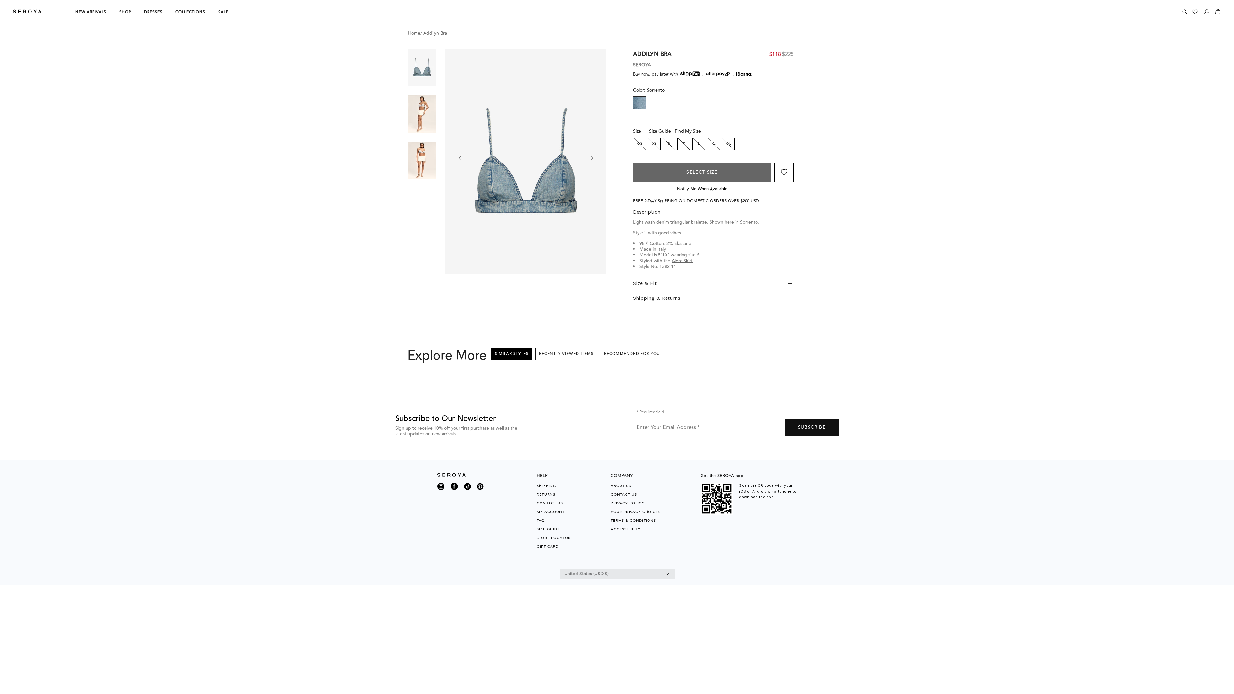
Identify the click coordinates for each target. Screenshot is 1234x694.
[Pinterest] (480, 490)
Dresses (153, 12)
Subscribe (812, 427)
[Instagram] (441, 488)
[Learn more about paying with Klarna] (744, 74)
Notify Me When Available (702, 189)
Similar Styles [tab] (512, 354)
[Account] (1207, 10)
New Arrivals (90, 12)
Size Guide (660, 131)
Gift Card (548, 546)
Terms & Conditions (633, 520)
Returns (546, 494)
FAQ (541, 520)
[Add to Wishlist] (784, 172)
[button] (422, 67)
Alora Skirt (682, 260)
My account (551, 512)
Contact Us (550, 503)
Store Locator (554, 538)
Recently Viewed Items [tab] (566, 354)
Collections (190, 12)
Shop (125, 12)
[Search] (1184, 11)
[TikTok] (467, 488)
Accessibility (625, 529)
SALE (223, 12)
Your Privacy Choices (635, 512)
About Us (621, 486)
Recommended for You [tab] (632, 354)
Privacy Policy (627, 503)
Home (414, 33)
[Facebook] (454, 490)
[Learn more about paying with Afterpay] (717, 74)
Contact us (624, 494)
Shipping (546, 486)
